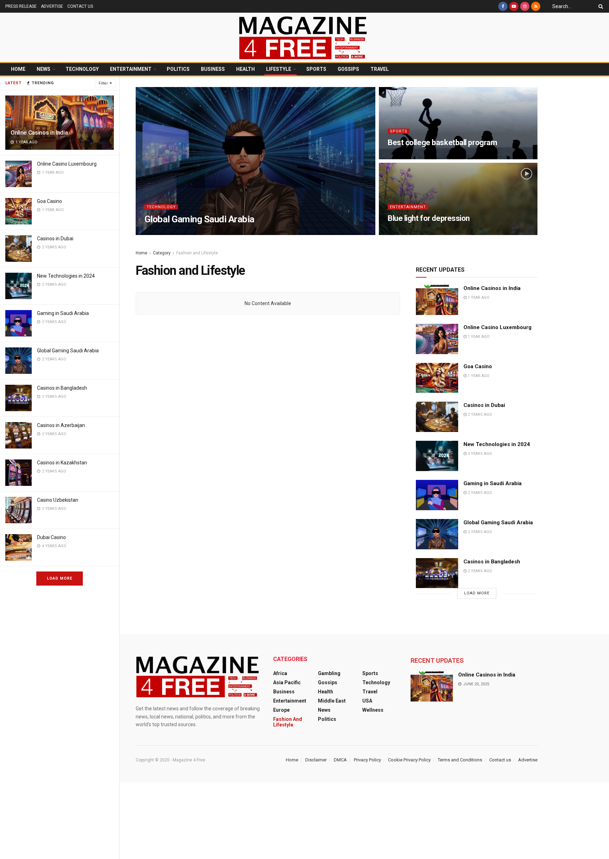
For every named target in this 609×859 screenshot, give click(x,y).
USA (367, 701)
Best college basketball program (442, 142)
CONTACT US (80, 6)
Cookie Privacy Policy (409, 759)
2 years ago (208, 232)
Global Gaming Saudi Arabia (68, 350)
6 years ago (403, 157)
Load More (59, 578)
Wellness (372, 710)
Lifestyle (278, 69)
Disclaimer (316, 759)
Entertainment (131, 69)
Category (162, 253)
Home (18, 69)
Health (245, 69)
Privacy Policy (367, 759)
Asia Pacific (287, 682)
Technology (82, 69)
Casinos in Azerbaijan (61, 425)
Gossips (348, 69)
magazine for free (169, 232)
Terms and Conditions (460, 759)
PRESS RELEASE (21, 6)
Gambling (329, 673)
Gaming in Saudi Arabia (63, 313)
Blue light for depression (429, 218)
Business (213, 69)
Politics (178, 69)
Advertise (527, 759)
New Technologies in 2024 (66, 276)
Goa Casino (49, 201)
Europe (281, 710)
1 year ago (478, 297)
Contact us (500, 759)
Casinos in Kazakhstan (62, 462)
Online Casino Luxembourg (67, 164)
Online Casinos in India (39, 132)
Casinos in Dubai (55, 238)
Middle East (332, 701)
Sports (316, 69)
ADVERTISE (52, 6)
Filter (103, 83)
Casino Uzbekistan (57, 500)
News (43, 69)
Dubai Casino (51, 537)
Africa (280, 673)
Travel (379, 69)
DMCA (340, 759)
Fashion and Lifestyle (197, 253)
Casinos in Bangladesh (62, 388)
